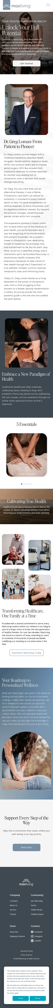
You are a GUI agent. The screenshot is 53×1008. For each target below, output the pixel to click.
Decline (37, 998)
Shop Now (14, 932)
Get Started (26, 63)
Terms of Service (26, 955)
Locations (14, 901)
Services (13, 910)
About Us (13, 905)
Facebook (38, 932)
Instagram (38, 936)
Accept (20, 998)
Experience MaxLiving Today (26, 652)
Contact (13, 914)
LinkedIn (37, 941)
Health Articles (36, 910)
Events (33, 905)
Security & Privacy (26, 951)
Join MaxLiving (36, 901)
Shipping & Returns (17, 936)
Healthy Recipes (37, 914)
